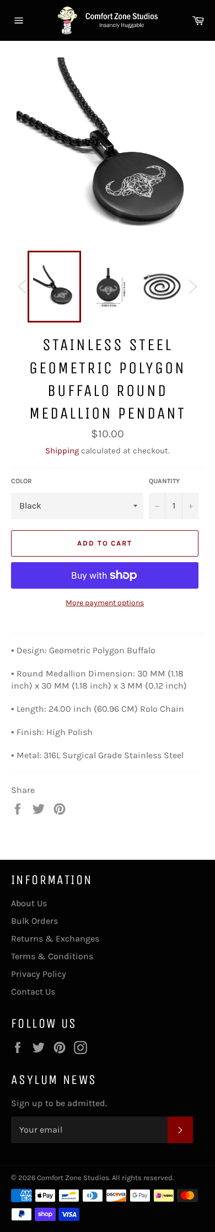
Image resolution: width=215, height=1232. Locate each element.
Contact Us (33, 991)
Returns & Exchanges (55, 938)
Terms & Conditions (52, 956)
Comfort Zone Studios (73, 1177)
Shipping (62, 451)
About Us (29, 903)
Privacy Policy (38, 974)
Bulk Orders (34, 921)
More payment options (105, 602)
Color (21, 481)
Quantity (164, 481)
